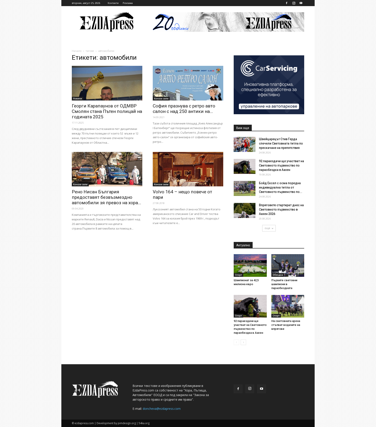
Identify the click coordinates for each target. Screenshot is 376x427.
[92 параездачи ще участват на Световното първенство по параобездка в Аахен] (244, 166)
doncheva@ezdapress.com (162, 409)
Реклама (128, 3)
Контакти (113, 3)
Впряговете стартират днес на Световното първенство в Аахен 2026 (281, 209)
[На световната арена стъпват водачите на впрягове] (287, 306)
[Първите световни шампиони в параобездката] (287, 265)
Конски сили (161, 98)
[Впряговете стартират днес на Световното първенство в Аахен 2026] (244, 210)
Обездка (278, 274)
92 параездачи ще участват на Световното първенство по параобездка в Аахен (281, 165)
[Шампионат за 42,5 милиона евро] (250, 265)
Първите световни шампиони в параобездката (284, 284)
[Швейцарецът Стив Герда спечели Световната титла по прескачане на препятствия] (244, 144)
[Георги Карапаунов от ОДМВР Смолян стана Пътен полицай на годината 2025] (107, 83)
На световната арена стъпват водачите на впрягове (285, 324)
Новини (77, 98)
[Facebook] (286, 3)
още (267, 228)
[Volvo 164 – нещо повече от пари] (188, 169)
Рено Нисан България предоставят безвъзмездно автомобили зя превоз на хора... (106, 197)
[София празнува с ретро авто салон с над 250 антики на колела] (188, 83)
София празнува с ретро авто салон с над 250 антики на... (184, 108)
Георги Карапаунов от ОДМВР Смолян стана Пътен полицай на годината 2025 (107, 111)
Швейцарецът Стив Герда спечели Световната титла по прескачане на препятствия (281, 143)
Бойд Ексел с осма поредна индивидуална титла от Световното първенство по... (280, 187)
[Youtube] (301, 3)
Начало (77, 51)
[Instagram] (293, 3)
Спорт (238, 274)
